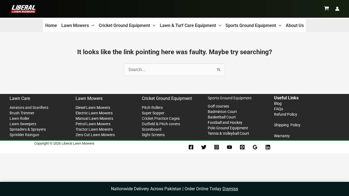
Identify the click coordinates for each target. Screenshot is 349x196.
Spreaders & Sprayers (28, 129)
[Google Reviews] (255, 147)
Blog (278, 103)
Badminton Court (222, 111)
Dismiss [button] (230, 188)
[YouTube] (229, 147)
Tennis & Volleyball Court (228, 133)
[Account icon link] (337, 9)
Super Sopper (153, 113)
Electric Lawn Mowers (94, 113)
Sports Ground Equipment (250, 25)
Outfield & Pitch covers (161, 124)
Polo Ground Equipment (228, 128)
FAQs (278, 109)
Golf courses (218, 106)
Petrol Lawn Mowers (93, 124)
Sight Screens (153, 135)
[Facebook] (191, 147)
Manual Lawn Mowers (94, 118)
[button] (91, 25)
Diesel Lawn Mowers (93, 107)
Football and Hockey (225, 122)
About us (295, 25)
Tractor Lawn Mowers (94, 129)
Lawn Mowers (75, 25)
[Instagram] (216, 147)
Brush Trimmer (22, 113)
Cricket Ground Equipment (124, 25)
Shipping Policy (287, 125)
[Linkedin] (267, 147)
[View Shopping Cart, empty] (326, 9)
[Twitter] (203, 147)
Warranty (282, 136)
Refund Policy (285, 114)
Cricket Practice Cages (161, 118)
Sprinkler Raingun (24, 135)
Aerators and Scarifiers (29, 107)
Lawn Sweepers (23, 124)
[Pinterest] (242, 147)
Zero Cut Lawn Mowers (95, 135)
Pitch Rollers (152, 107)
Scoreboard (151, 129)
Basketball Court (222, 117)
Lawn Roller (19, 118)
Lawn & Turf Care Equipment (188, 25)
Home (51, 25)
